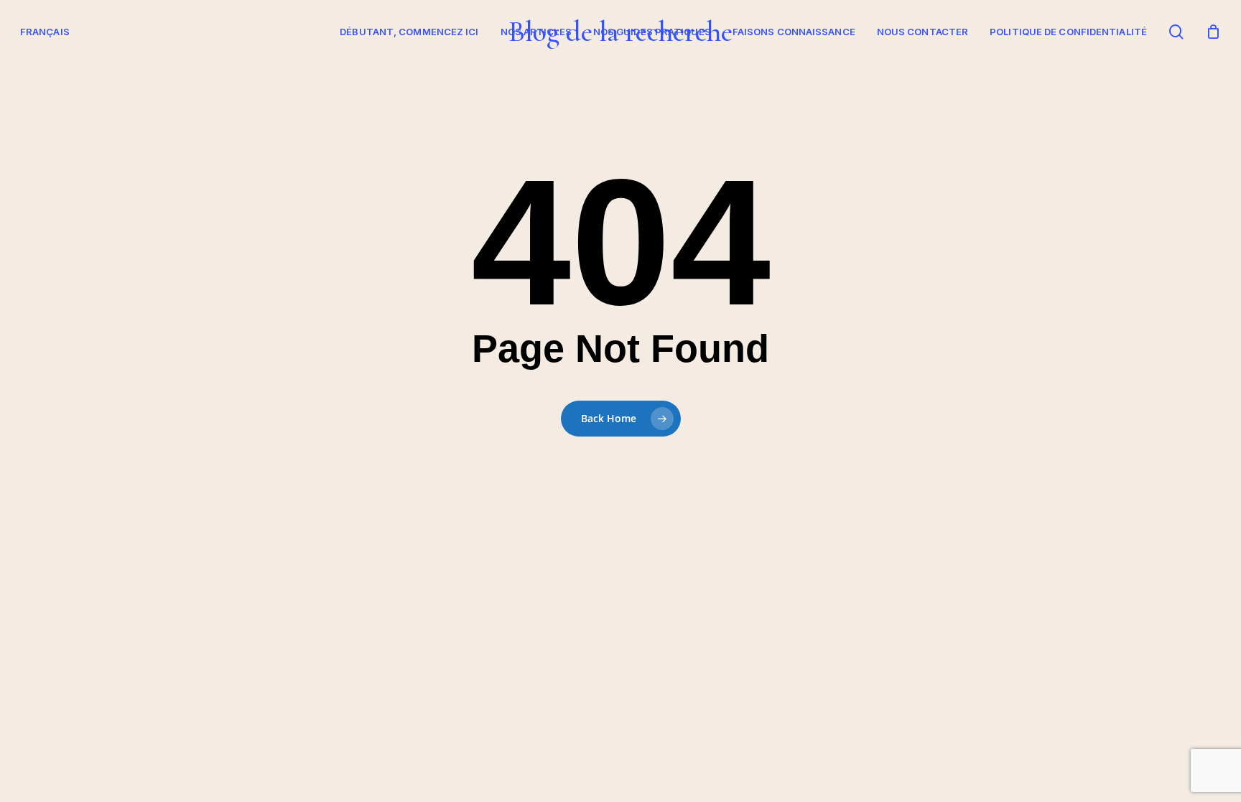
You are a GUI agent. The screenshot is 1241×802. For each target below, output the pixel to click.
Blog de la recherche (620, 31)
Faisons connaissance (794, 31)
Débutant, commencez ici (409, 31)
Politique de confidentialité (1068, 31)
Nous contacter (922, 31)
